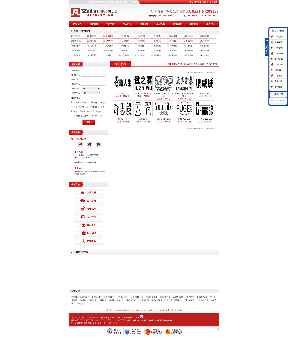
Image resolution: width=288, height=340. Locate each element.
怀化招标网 (96, 297)
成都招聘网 (130, 300)
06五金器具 (156, 36)
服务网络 (210, 23)
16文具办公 (172, 41)
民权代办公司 (109, 297)
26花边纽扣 (188, 46)
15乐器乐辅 (156, 41)
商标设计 (278, 70)
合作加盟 (278, 81)
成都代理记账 (201, 297)
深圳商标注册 (189, 300)
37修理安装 (76, 55)
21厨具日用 (108, 46)
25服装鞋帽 (172, 46)
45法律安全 (204, 55)
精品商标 (127, 23)
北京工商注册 (143, 300)
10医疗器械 (76, 41)
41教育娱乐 (140, 55)
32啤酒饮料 (140, 50)
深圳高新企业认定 (116, 300)
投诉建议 (278, 87)
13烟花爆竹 (124, 41)
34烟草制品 (172, 50)
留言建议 (144, 310)
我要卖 (197, 2)
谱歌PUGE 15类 (184, 119)
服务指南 (194, 23)
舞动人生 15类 (122, 93)
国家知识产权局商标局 (80, 297)
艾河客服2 (279, 42)
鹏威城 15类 (205, 93)
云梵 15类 (143, 119)
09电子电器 (204, 36)
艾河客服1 (279, 37)
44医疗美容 (188, 55)
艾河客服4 (279, 53)
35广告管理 (188, 50)
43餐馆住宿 (172, 55)
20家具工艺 (92, 46)
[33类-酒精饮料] (210, 64)
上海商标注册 (202, 300)
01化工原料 (76, 36)
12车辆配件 (108, 41)
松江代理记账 (157, 300)
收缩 (266, 47)
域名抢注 (190, 297)
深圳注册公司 (151, 297)
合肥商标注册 (122, 297)
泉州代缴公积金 (137, 297)
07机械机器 (172, 36)
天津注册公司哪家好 (173, 300)
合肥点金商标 (178, 297)
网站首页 (77, 23)
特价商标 (144, 23)
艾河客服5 (279, 59)
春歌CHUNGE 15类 (205, 119)
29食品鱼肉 (92, 50)
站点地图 (178, 310)
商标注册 (177, 23)
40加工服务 (124, 55)
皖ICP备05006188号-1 (130, 318)
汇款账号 (161, 310)
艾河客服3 (279, 48)
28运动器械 (76, 50)
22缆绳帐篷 (124, 46)
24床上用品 (156, 46)
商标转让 (94, 23)
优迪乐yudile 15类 (163, 119)
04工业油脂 (124, 36)
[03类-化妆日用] (184, 64)
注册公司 (102, 300)
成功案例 (160, 23)
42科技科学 (156, 55)
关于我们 (109, 310)
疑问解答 (135, 310)
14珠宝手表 (140, 41)
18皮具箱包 (204, 41)
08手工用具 (188, 36)
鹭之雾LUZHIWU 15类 (143, 93)
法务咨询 (278, 76)
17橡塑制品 (188, 41)
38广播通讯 (92, 55)
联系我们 (152, 310)
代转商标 (110, 23)
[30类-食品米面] (197, 64)
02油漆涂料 (92, 36)
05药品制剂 (140, 36)
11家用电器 (92, 41)
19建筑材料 (76, 46)
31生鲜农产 (124, 50)
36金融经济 (204, 50)
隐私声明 (126, 310)
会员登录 (204, 2)
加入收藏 (213, 2)
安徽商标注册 (165, 297)
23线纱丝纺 (140, 46)
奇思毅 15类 (122, 119)
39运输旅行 (108, 55)
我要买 (190, 2)
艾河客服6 (279, 64)
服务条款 (118, 310)
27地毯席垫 (204, 46)
